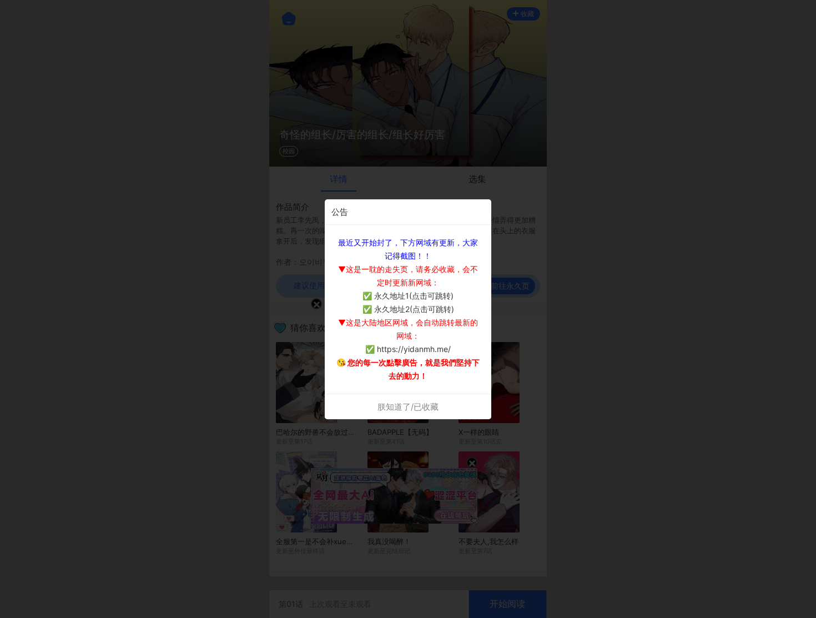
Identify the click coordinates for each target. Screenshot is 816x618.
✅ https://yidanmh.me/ (408, 349)
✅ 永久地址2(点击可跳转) (408, 309)
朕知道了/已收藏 (408, 406)
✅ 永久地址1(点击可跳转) (408, 295)
